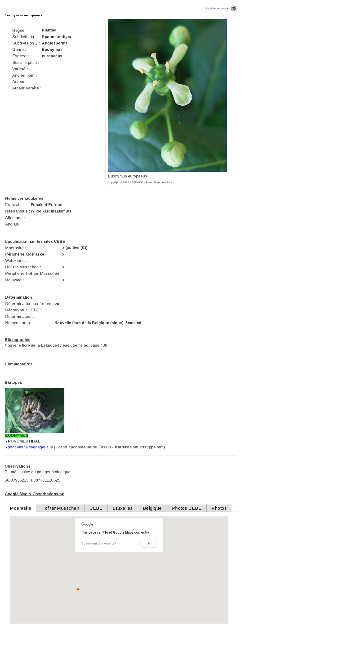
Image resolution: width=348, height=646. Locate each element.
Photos (219, 508)
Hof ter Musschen (60, 508)
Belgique (152, 508)
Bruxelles (123, 508)
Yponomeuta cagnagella (27, 447)
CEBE (96, 508)
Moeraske (20, 508)
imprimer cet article (218, 8)
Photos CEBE (187, 508)
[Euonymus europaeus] (167, 170)
